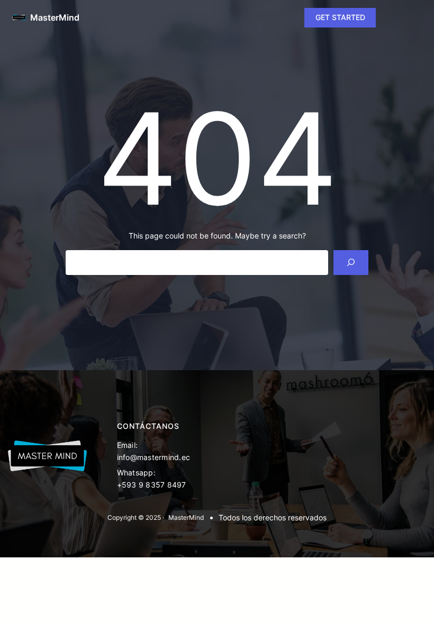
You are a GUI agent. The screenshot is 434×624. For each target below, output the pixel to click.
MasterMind (54, 17)
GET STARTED (340, 17)
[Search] (350, 262)
